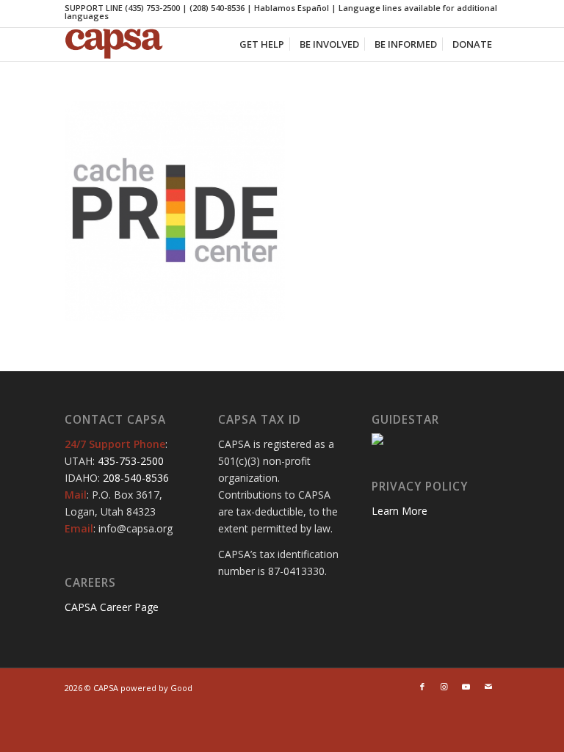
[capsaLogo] (123, 44)
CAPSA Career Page (112, 607)
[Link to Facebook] (422, 687)
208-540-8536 (136, 478)
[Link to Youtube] (466, 687)
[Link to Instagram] (444, 687)
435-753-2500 (131, 461)
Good (181, 687)
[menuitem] (262, 44)
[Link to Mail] (488, 687)
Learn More (399, 511)
